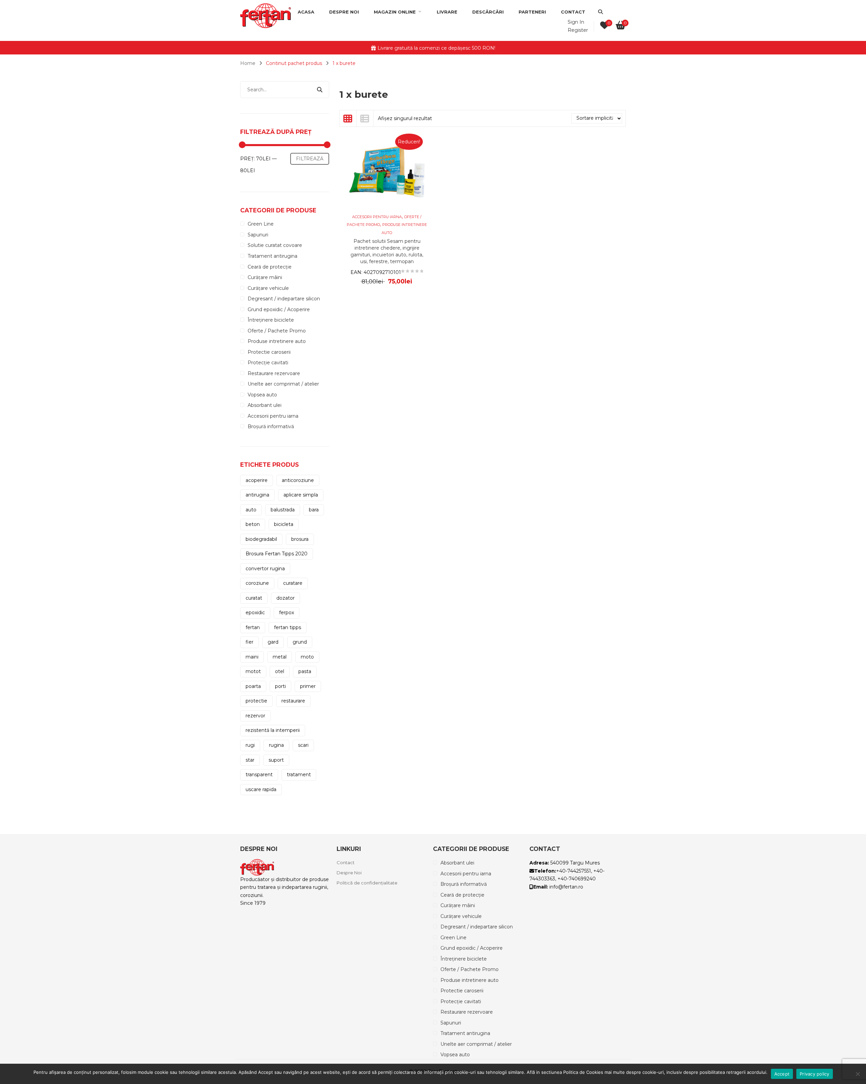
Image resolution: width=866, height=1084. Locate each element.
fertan (253, 627)
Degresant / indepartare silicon (284, 299)
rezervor (255, 716)
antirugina (257, 495)
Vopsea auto (262, 395)
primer (308, 686)
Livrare (447, 12)
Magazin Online (395, 12)
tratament (299, 774)
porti (280, 686)
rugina (276, 745)
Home (247, 63)
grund (300, 642)
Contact (573, 12)
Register (578, 30)
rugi (250, 745)
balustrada (283, 510)
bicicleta (283, 524)
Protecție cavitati (268, 363)
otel (279, 671)
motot (253, 671)
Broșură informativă (271, 426)
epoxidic (255, 612)
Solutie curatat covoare (275, 245)
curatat (254, 598)
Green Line (261, 224)
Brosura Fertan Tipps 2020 (276, 554)
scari (303, 745)
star (250, 760)
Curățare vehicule (268, 288)
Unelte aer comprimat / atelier (283, 384)
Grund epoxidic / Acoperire (279, 309)
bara (314, 510)
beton (253, 524)
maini (252, 657)
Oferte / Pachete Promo (277, 331)
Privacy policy (814, 1074)
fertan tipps (287, 627)
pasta (304, 671)
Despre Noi (344, 12)
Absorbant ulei (264, 405)
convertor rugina (265, 569)
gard (273, 642)
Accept (782, 1074)
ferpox (286, 612)
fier (249, 642)
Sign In (576, 22)
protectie (256, 701)
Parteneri (532, 12)
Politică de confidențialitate (367, 882)
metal (280, 657)
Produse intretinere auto (277, 341)
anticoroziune (298, 480)
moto (307, 657)
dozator (285, 598)
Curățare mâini (265, 277)
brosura (300, 539)
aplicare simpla (300, 495)
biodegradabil (261, 539)
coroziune (257, 583)
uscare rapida (261, 789)
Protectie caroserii (269, 352)
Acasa (306, 12)
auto (251, 510)
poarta (253, 686)
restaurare (293, 701)
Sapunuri (258, 235)
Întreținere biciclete (271, 320)
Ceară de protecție (270, 267)
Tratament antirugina (272, 256)
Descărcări (488, 12)
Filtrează (309, 159)
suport (276, 760)
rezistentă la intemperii (273, 730)
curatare (292, 583)
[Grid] (348, 118)
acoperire (257, 480)
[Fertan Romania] (265, 15)
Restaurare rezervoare (274, 373)
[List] (365, 118)
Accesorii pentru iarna (273, 416)
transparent (259, 774)
